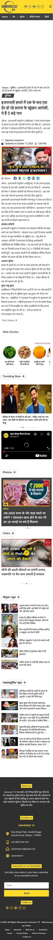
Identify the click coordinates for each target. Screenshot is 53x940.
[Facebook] (25, 6)
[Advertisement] (26, 50)
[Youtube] (34, 6)
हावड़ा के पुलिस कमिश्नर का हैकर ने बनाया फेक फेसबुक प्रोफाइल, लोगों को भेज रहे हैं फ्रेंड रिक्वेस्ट (33, 620)
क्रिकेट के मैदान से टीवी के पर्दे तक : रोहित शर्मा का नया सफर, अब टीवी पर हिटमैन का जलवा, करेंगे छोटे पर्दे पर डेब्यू (26, 420)
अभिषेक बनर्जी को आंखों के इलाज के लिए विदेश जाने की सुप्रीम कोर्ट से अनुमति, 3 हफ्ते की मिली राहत (33, 694)
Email (7, 881)
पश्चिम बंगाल (34, 17)
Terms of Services (39, 933)
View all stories (42, 343)
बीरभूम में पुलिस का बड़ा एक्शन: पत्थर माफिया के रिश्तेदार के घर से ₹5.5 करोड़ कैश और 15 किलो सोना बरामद (34, 754)
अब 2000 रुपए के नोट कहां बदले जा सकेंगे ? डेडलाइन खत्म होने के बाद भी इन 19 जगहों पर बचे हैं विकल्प (24, 517)
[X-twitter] (30, 6)
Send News (43, 930)
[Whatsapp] (42, 6)
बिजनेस (5, 509)
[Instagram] (38, 6)
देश (14, 17)
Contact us (27, 937)
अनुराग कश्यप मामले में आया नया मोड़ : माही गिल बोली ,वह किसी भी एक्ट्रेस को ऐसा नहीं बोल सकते (34, 608)
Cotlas (28, 925)
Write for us (30, 930)
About (7, 930)
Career (9, 933)
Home (5, 17)
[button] (15, 178)
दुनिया (22, 17)
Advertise (17, 930)
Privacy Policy (22, 933)
